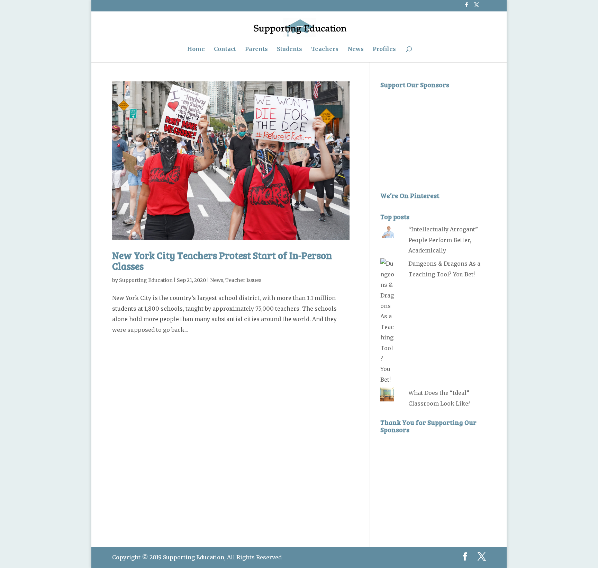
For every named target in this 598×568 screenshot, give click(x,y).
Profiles (384, 49)
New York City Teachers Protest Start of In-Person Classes (222, 261)
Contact (225, 49)
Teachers (324, 49)
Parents (256, 49)
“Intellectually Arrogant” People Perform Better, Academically (443, 240)
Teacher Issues (243, 280)
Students (289, 49)
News (355, 49)
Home (196, 49)
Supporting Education (146, 280)
